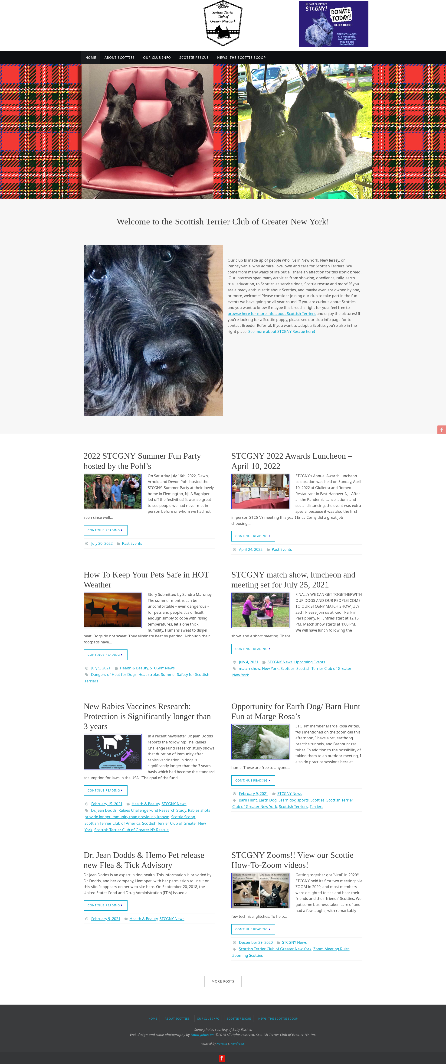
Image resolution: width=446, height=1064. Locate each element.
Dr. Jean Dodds (104, 810)
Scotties (288, 668)
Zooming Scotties (247, 955)
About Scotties (177, 1019)
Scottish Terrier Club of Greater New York (275, 948)
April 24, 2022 (250, 549)
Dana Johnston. (203, 1034)
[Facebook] (441, 429)
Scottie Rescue (239, 1019)
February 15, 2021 (106, 803)
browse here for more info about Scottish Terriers (272, 313)
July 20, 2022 (102, 543)
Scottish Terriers (293, 806)
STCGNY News (162, 668)
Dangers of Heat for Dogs (114, 674)
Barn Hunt (248, 800)
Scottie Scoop (183, 816)
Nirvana (221, 1043)
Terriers (316, 806)
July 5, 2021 (101, 668)
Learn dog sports (294, 800)
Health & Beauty (134, 668)
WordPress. (237, 1043)
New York (270, 668)
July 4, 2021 (248, 662)
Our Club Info (208, 1019)
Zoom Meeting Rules (331, 948)
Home (152, 1019)
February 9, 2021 (253, 793)
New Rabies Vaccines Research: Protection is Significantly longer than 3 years (147, 716)
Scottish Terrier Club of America (112, 823)
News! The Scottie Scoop (278, 1019)
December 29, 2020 (256, 942)
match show (249, 668)
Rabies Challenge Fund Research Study (152, 810)
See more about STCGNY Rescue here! (281, 331)
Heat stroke (148, 674)
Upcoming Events (309, 662)
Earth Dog (268, 800)
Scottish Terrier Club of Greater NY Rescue (131, 829)
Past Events (132, 543)
